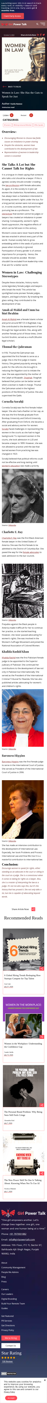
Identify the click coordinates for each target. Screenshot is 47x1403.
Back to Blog (14, 86)
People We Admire (10, 1272)
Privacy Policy (7, 1330)
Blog (3, 1276)
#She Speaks (38, 125)
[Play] (7, 114)
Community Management (13, 1267)
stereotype (7, 213)
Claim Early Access (12, 16)
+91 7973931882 (17, 1233)
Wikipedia (12, 525)
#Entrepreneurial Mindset (23, 125)
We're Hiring (11, 1338)
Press (4, 1281)
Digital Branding (9, 1298)
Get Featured (7, 1316)
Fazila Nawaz (16, 104)
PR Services (6, 1320)
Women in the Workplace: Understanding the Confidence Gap (23, 1045)
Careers (5, 1289)
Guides (4, 1308)
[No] (44, 1380)
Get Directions (8, 1325)
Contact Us (11, 1345)
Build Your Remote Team (13, 1303)
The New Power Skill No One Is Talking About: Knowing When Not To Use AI (22, 1182)
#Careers (7, 125)
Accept (11, 1398)
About (4, 1262)
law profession (12, 185)
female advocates (31, 552)
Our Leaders (7, 1294)
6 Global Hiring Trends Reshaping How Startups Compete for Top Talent (22, 977)
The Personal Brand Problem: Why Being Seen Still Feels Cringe (23, 1113)
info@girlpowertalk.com (22, 1239)
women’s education (11, 465)
